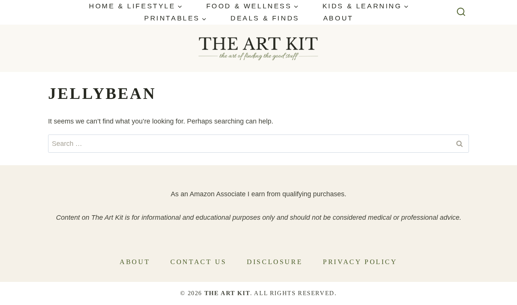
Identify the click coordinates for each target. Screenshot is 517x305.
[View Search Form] (461, 12)
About (338, 18)
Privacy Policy (360, 262)
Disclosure (274, 262)
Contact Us (198, 262)
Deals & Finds (264, 18)
